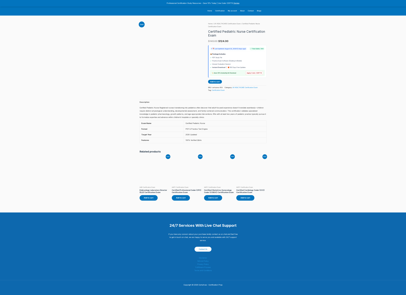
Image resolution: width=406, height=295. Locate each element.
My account (232, 11)
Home (209, 11)
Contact (251, 11)
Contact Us (203, 249)
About (242, 11)
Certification (220, 11)
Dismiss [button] (236, 3)
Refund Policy (203, 261)
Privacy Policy (203, 264)
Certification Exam (218, 90)
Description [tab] (144, 102)
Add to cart (215, 82)
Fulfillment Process (203, 267)
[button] (265, 11)
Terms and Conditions (203, 270)
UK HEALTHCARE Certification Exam (227, 24)
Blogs (259, 11)
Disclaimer (203, 258)
